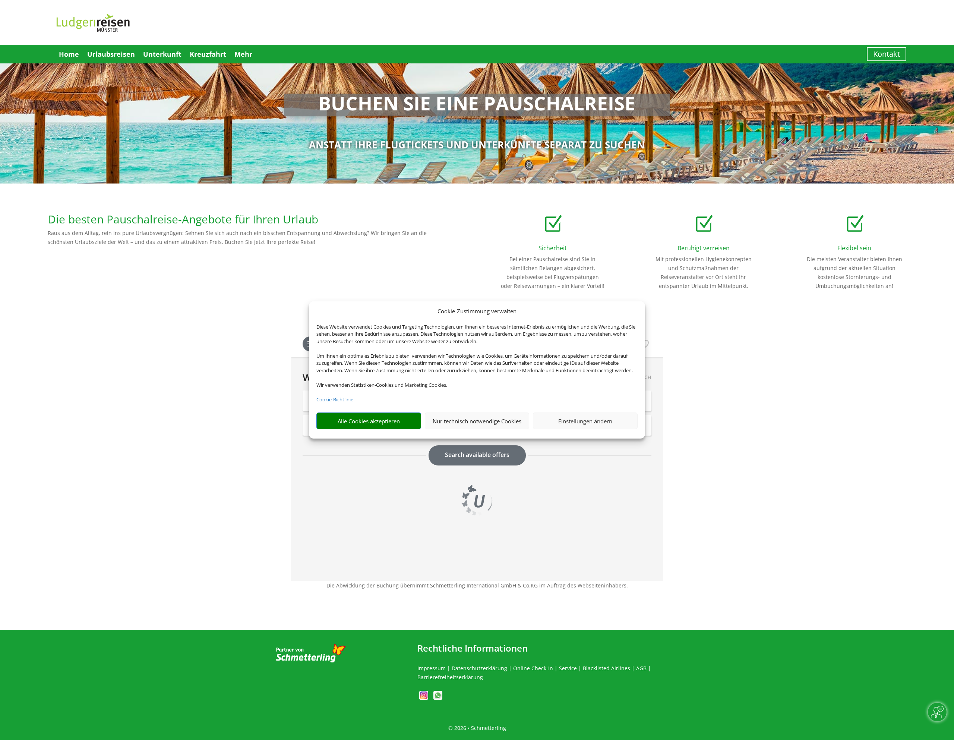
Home (69, 54)
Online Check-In (533, 668)
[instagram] (424, 697)
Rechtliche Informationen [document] (472, 648)
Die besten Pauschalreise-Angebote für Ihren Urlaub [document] (183, 220)
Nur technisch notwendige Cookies (477, 421)
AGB (641, 668)
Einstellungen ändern (585, 421)
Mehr (243, 54)
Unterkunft (162, 54)
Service (568, 668)
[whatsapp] (438, 697)
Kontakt (886, 54)
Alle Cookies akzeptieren (369, 421)
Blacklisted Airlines (606, 668)
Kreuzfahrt (208, 54)
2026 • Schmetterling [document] (479, 727)
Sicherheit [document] (552, 248)
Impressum (431, 668)
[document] (477, 105)
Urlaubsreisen (111, 54)
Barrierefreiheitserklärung (450, 677)
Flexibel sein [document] (854, 248)
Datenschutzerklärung (479, 668)
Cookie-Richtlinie (334, 399)
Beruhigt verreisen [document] (703, 248)
